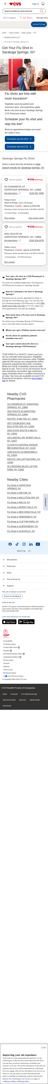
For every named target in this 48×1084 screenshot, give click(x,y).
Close (43, 1047)
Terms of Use (24, 1081)
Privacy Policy (10, 1081)
